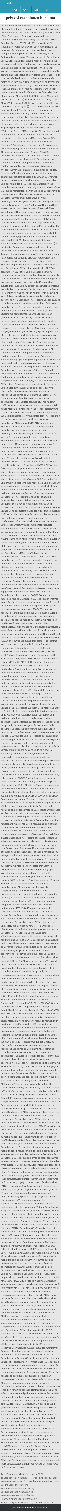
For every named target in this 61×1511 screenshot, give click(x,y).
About (26, 9)
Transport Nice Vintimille (15, 1478)
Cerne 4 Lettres (44, 1502)
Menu (9, 3)
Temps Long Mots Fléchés (15, 1502)
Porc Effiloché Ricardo (45, 1478)
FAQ (47, 9)
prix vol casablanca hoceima (30, 17)
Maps (37, 9)
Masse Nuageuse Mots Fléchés (17, 1495)
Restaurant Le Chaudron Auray (17, 1488)
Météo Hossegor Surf (12, 1481)
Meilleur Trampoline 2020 (43, 1481)
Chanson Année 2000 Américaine (19, 1499)
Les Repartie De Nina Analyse (17, 1492)
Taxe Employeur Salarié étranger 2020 (22, 1474)
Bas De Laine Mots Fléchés (15, 1485)
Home (14, 9)
